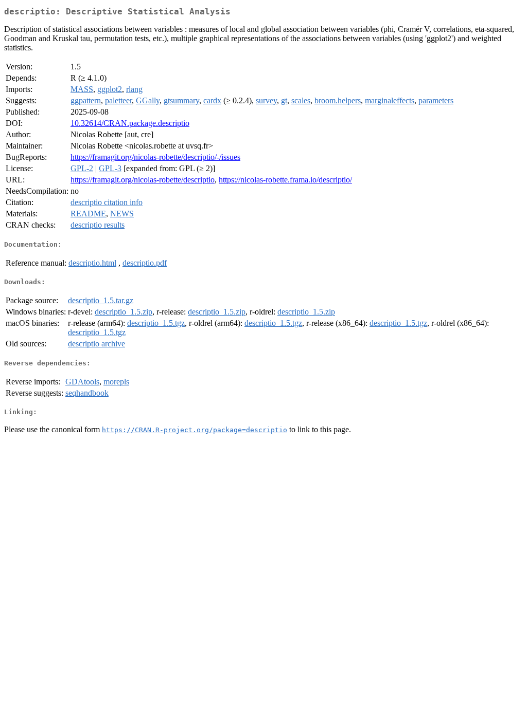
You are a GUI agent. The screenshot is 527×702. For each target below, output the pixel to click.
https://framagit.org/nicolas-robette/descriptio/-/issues (155, 157)
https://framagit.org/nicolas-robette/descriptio (143, 179)
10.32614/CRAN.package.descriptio (130, 123)
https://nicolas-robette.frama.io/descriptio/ (285, 179)
